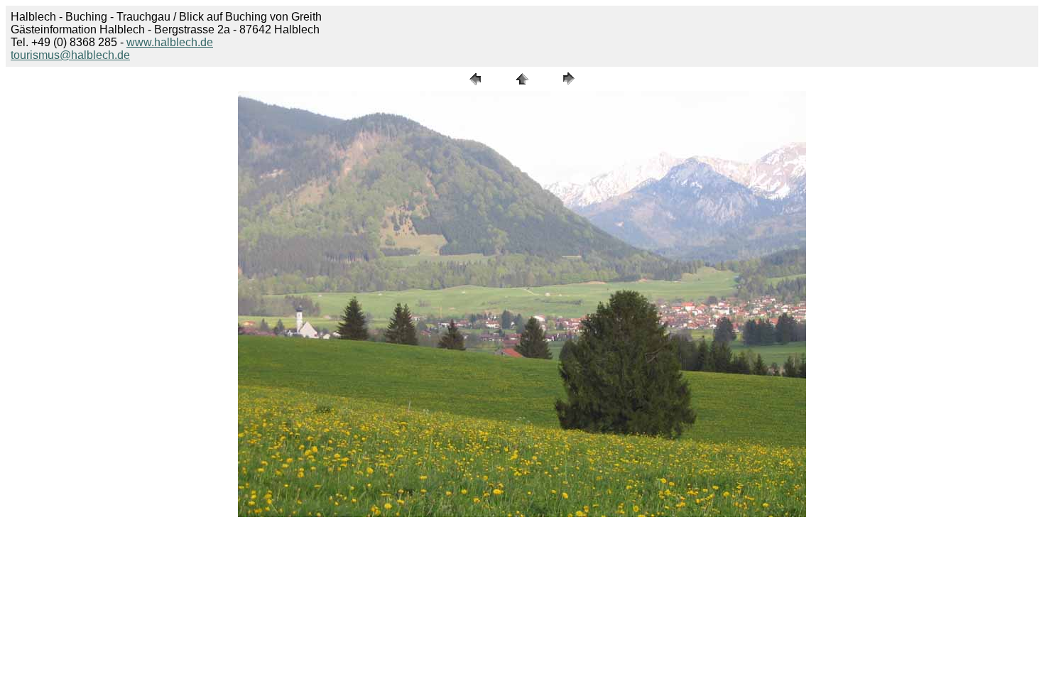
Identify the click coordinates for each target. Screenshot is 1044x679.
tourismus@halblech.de (70, 55)
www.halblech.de (169, 42)
